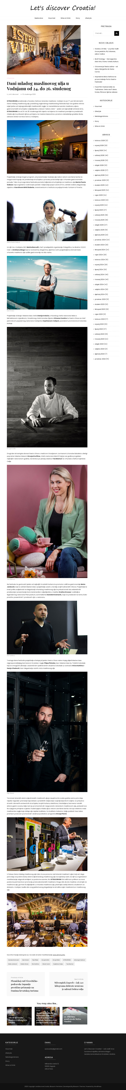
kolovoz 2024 (100, 259)
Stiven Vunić (46, 964)
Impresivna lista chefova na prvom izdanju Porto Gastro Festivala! (105, 79)
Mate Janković (12, 964)
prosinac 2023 (100, 299)
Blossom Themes (79, 1086)
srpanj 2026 (99, 145)
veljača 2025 (99, 230)
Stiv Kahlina (35, 964)
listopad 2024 (100, 250)
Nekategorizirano (101, 116)
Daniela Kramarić (13, 960)
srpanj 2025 (99, 205)
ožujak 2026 (99, 165)
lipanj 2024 (99, 269)
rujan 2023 (99, 314)
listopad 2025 (100, 190)
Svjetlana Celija (58, 964)
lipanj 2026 (99, 150)
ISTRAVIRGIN (67, 960)
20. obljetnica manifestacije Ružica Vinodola (72, 1019)
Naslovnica (39, 18)
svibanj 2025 (99, 215)
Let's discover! (14, 94)
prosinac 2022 (100, 359)
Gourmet (51, 18)
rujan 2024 (99, 255)
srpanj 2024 (99, 264)
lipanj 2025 (99, 210)
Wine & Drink (65, 18)
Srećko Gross (24, 964)
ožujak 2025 (99, 225)
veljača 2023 (99, 349)
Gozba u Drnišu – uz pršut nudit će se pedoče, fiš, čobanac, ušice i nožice (107, 51)
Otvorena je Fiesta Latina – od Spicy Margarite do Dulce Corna (106, 69)
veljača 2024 (100, 289)
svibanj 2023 (99, 334)
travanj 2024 (100, 279)
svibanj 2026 (99, 155)
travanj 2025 (99, 220)
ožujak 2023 (99, 344)
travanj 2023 (99, 339)
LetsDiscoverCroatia (42, 1086)
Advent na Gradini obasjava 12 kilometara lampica (17, 1020)
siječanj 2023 (99, 354)
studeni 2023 (99, 304)
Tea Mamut (69, 964)
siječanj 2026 (100, 175)
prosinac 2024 (100, 240)
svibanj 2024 (99, 274)
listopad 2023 (100, 309)
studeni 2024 (100, 245)
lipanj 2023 (99, 329)
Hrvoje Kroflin (45, 960)
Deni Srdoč (25, 960)
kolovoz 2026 (100, 140)
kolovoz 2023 (100, 319)
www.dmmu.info (59, 955)
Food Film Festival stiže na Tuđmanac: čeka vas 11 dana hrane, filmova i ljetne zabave (106, 89)
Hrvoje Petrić (56, 960)
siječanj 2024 (100, 294)
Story (78, 18)
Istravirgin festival (79, 960)
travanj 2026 (99, 160)
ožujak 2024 (99, 284)
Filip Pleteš (35, 960)
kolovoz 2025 (100, 200)
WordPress (97, 1086)
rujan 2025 (99, 195)
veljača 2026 (99, 170)
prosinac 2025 (100, 180)
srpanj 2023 (99, 324)
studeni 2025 (100, 185)
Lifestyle (88, 18)
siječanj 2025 (100, 235)
